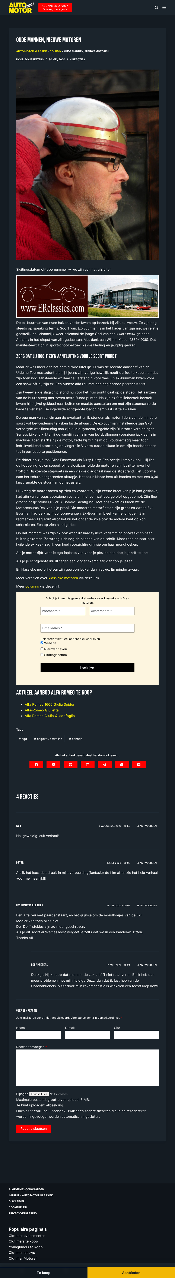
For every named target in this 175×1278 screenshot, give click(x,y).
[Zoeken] (156, 7)
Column (55, 51)
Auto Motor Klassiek (31, 51)
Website (49, 643)
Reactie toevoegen (31, 1047)
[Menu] (164, 7)
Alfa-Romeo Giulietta (42, 710)
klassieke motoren (63, 578)
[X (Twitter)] (53, 764)
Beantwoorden (147, 825)
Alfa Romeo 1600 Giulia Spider (49, 704)
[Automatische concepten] (87, 296)
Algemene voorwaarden (26, 1189)
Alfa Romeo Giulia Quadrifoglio (50, 716)
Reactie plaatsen (33, 1129)
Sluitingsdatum (55, 655)
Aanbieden (131, 1273)
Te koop (43, 1273)
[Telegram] (105, 764)
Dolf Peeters (39, 965)
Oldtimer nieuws (22, 1252)
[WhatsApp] (122, 764)
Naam (20, 1028)
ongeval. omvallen (48, 739)
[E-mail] (139, 764)
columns (32, 586)
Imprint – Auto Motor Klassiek (31, 1195)
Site (117, 1028)
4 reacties (77, 59)
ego (23, 739)
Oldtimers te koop (23, 1241)
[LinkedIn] (88, 764)
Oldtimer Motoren (23, 1258)
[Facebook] (36, 764)
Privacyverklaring (23, 1213)
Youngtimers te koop (26, 1247)
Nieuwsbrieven (55, 649)
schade (75, 739)
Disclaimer (17, 1201)
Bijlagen (22, 1094)
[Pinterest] (70, 764)
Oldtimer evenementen (27, 1235)
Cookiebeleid (18, 1207)
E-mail (70, 1028)
